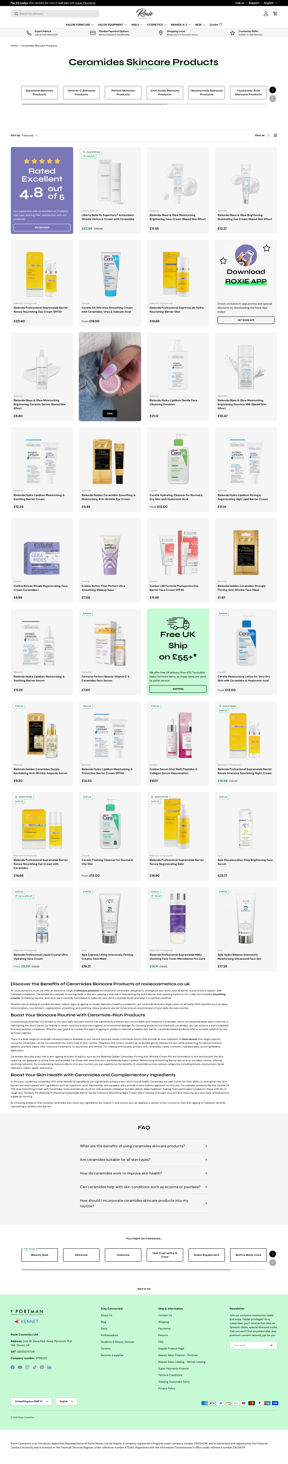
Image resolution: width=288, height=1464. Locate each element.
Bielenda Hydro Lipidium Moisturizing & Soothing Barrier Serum (39, 678)
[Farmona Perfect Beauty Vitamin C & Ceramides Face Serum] (110, 639)
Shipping (178, 688)
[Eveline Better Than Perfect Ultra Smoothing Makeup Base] (110, 548)
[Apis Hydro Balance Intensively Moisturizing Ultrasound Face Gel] (246, 917)
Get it (81, 3)
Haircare (123, 1254)
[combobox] (55, 13)
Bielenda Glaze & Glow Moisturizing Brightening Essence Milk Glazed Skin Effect (242, 404)
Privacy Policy (166, 1388)
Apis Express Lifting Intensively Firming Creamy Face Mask (107, 956)
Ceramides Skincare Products (39, 45)
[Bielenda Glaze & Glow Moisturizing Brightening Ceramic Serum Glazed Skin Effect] (42, 363)
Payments (164, 1328)
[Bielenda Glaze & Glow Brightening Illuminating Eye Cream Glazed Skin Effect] (246, 178)
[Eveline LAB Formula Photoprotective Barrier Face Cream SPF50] (178, 548)
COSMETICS (155, 24)
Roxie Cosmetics (26, 1417)
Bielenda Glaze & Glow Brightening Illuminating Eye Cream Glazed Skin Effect (245, 217)
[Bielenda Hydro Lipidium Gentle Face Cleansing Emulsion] (178, 363)
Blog (103, 1322)
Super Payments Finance (173, 1368)
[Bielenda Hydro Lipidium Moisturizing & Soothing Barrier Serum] (42, 639)
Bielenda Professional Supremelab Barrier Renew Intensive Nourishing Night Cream (245, 771)
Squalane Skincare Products (39, 92)
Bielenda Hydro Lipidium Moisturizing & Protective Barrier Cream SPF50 (107, 771)
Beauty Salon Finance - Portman (178, 1355)
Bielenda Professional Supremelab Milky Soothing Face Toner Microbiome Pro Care (177, 956)
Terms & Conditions (170, 1375)
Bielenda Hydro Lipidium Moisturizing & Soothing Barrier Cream (39, 497)
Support (254, 3)
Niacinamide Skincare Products (206, 92)
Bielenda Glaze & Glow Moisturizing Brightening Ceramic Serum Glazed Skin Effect (40, 404)
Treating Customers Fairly (174, 1382)
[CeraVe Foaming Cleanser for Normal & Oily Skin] (110, 823)
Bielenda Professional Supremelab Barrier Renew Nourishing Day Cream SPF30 (41, 309)
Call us (240, 3)
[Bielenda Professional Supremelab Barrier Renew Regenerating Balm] (178, 823)
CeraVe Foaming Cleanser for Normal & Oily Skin (107, 862)
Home (14, 45)
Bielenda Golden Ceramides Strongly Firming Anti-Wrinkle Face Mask (242, 588)
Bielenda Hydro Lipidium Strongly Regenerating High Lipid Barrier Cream (243, 497)
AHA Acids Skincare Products (164, 92)
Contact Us (165, 1315)
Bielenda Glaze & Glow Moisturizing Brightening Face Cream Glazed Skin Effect (178, 217)
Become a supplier (112, 1355)
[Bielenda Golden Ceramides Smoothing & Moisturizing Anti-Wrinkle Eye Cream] (110, 458)
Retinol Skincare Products (123, 92)
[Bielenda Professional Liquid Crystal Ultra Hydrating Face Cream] (42, 917)
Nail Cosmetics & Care (164, 1254)
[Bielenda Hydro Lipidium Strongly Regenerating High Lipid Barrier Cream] (246, 458)
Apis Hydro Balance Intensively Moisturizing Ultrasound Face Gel (239, 956)
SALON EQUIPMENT (110, 24)
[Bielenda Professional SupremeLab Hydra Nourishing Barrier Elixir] (178, 270)
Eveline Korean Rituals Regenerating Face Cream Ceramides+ (41, 588)
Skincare (81, 1254)
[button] (275, 13)
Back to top (144, 1288)
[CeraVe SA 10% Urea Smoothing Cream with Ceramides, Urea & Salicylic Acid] (110, 270)
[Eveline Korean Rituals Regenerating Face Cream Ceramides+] (42, 548)
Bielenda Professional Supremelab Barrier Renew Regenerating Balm (177, 862)
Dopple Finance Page (171, 1348)
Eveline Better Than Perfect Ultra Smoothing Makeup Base (103, 588)
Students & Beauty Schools (117, 1342)
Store (104, 1328)
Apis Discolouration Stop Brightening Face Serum (245, 862)
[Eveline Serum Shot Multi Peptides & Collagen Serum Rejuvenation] (178, 732)
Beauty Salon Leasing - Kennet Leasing (182, 1362)
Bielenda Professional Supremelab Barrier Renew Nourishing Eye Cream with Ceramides (41, 864)
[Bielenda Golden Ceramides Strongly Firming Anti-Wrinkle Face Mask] (246, 548)
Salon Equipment (206, 1254)
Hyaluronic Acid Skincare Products (248, 92)
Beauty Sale (39, 1254)
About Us (106, 1315)
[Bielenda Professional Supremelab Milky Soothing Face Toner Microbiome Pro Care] (178, 917)
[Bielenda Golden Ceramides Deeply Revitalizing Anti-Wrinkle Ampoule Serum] (42, 732)
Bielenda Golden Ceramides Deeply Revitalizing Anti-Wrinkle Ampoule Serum (41, 771)
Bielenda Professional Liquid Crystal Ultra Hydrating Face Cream (41, 956)
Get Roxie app (246, 320)
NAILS (135, 24)
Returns (163, 1335)
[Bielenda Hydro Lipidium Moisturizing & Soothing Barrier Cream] (42, 458)
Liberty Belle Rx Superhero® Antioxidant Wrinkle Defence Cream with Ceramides (108, 217)
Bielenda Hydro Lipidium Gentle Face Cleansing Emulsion (173, 402)
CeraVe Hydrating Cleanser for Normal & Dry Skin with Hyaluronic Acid (176, 497)
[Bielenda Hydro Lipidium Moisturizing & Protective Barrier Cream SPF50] (110, 732)
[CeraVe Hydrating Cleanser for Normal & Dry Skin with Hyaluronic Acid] (178, 458)
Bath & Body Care (248, 1254)
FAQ (160, 1342)
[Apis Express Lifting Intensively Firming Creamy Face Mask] (110, 917)
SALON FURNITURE (78, 24)
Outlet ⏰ (216, 24)
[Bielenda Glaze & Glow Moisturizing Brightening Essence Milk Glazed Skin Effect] (246, 363)
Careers (105, 1348)
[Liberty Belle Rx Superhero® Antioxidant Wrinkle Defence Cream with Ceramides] (110, 178)
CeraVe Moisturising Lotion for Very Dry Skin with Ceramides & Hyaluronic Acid (244, 678)
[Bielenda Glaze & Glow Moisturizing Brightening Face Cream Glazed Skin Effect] (178, 178)
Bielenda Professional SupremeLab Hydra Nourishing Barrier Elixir (177, 309)
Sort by (15, 135)
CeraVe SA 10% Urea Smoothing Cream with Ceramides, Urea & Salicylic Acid (107, 309)
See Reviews (42, 227)
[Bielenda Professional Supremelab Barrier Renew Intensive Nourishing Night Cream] (246, 732)
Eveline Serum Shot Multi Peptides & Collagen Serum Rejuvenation (174, 771)
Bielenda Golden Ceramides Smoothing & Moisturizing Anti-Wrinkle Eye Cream (109, 497)
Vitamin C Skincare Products (81, 92)
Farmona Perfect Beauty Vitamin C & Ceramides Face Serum (106, 678)
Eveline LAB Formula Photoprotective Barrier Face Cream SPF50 (174, 588)
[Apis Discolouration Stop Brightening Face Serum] (246, 823)
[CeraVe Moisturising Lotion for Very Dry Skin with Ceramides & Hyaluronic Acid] (246, 639)
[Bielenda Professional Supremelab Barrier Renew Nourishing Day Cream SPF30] (42, 270)
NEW (198, 24)
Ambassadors (109, 1335)
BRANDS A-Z (179, 24)
